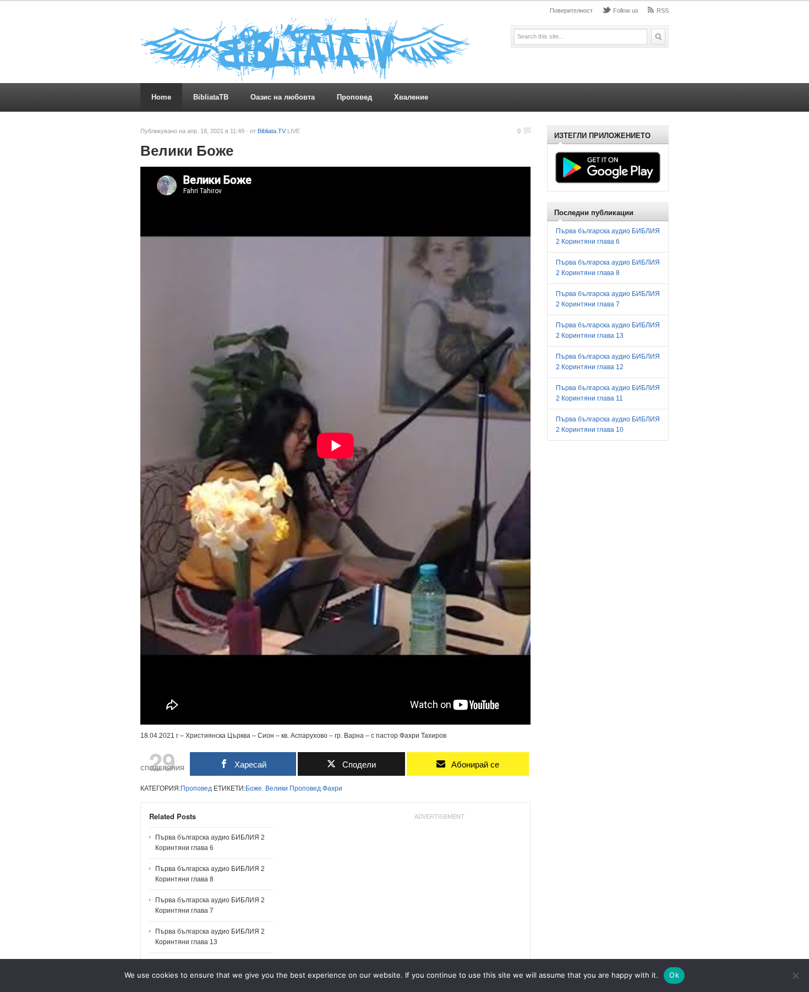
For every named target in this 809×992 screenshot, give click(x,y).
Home (161, 97)
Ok (674, 975)
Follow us (625, 10)
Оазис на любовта (282, 97)
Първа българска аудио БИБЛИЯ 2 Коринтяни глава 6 (210, 843)
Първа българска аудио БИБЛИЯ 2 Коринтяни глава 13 (210, 937)
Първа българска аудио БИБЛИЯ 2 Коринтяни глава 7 (210, 905)
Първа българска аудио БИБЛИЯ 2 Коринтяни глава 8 (210, 874)
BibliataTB (210, 97)
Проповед (354, 97)
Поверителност (571, 10)
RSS (663, 10)
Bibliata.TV (272, 131)
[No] (795, 975)
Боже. (254, 788)
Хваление (411, 97)
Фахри (332, 788)
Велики (276, 788)
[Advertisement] (439, 893)
